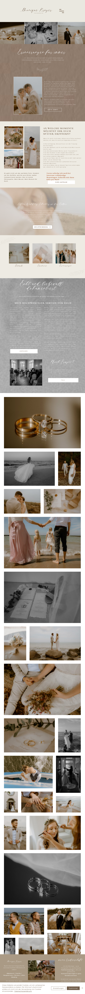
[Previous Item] (4, 33)
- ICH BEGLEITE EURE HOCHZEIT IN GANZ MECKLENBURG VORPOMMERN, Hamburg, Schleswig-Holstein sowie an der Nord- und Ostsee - (43, 60)
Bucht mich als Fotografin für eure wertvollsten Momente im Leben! (14, 967)
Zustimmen (73, 988)
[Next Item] (81, 33)
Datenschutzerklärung (23, 991)
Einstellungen (58, 988)
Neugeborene (8, 975)
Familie (18, 973)
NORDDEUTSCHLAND (55, 296)
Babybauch (10, 973)
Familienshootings (67, 969)
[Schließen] (82, 988)
